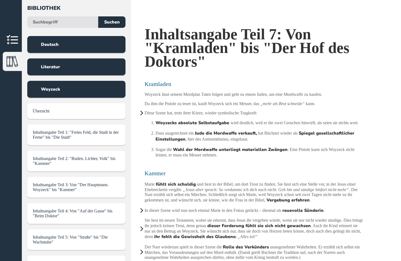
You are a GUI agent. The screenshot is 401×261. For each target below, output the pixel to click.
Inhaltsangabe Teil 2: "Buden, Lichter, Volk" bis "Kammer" (74, 161)
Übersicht (41, 111)
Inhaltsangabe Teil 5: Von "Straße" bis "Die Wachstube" (70, 239)
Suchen (112, 22)
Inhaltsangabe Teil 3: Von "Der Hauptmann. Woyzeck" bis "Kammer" (71, 187)
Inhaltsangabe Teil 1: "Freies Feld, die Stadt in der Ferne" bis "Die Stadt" (76, 135)
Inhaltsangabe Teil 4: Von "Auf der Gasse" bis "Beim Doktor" (72, 213)
